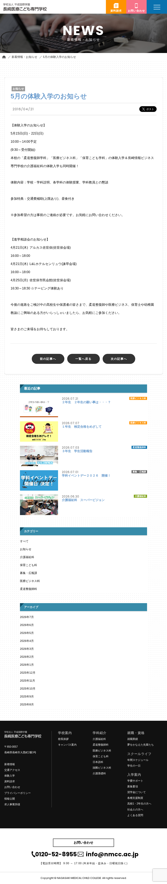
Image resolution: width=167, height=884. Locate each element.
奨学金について (136, 792)
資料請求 (9, 781)
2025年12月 (27, 672)
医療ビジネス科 (30, 581)
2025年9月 (27, 696)
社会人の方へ (135, 809)
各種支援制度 (135, 797)
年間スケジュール (137, 759)
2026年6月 (27, 625)
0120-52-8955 (56, 854)
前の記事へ (48, 358)
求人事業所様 (12, 804)
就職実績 (132, 739)
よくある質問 (135, 815)
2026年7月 (27, 617)
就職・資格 (136, 733)
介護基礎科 (99, 773)
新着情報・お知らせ (24, 56)
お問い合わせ (12, 787)
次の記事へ (119, 358)
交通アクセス (12, 769)
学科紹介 (100, 733)
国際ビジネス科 (102, 767)
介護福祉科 (27, 557)
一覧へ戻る (83, 358)
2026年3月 (27, 648)
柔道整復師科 (28, 588)
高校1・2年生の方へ (139, 803)
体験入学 (9, 775)
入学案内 (134, 774)
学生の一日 (134, 765)
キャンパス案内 (67, 744)
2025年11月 (27, 680)
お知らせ (25, 549)
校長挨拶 (63, 739)
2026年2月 (27, 656)
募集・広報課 (28, 573)
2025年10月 (27, 688)
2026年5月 (27, 633)
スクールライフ (139, 754)
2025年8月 (27, 704)
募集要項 (132, 786)
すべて (24, 541)
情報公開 (9, 798)
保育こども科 (28, 565)
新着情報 (9, 764)
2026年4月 (27, 640)
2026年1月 (27, 664)
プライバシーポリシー (17, 793)
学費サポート (135, 780)
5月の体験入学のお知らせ (59, 56)
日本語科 (98, 762)
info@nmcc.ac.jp (112, 854)
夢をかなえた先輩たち (140, 744)
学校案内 (65, 733)
